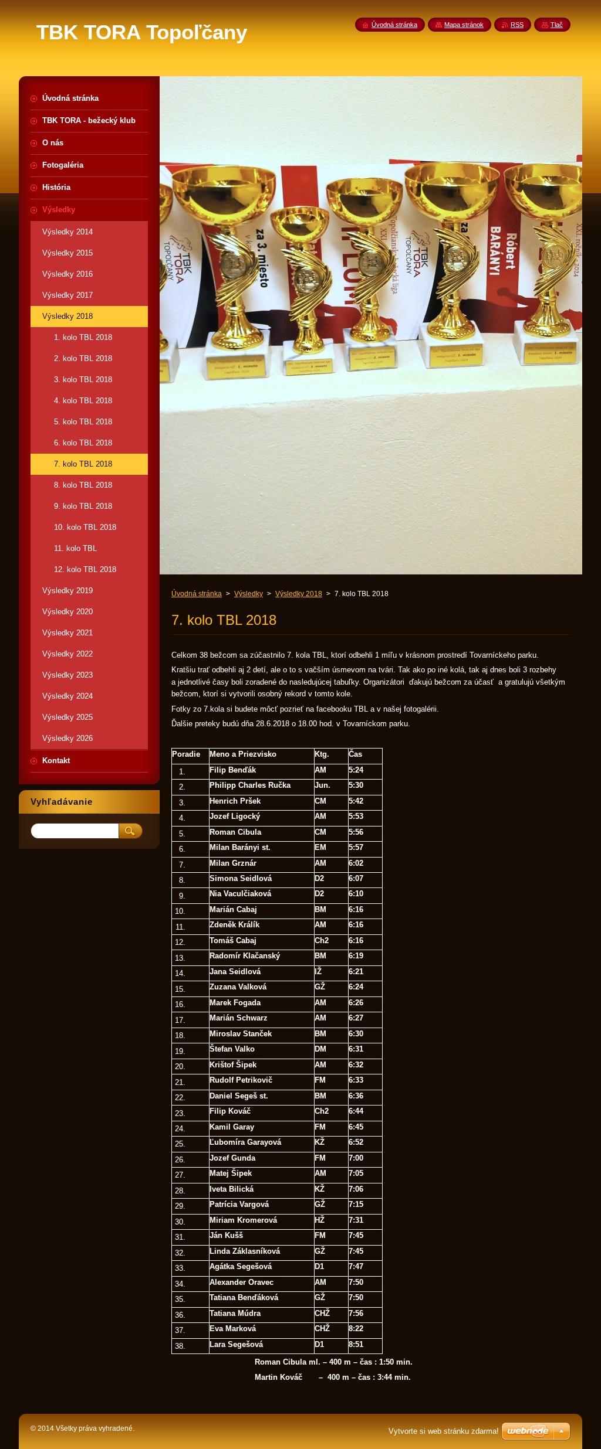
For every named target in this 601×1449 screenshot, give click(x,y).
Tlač (557, 24)
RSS (517, 24)
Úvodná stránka (196, 593)
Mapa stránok (464, 24)
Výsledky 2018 (298, 593)
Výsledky (248, 593)
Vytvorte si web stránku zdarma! (444, 1431)
